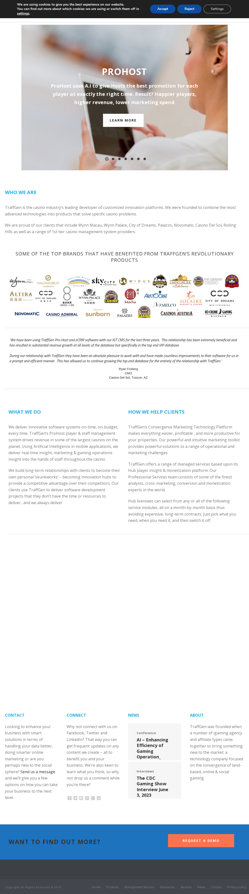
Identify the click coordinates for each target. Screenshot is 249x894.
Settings (217, 9)
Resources (167, 887)
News (201, 887)
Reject (189, 9)
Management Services (139, 887)
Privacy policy (236, 887)
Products (112, 887)
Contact (216, 887)
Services (186, 887)
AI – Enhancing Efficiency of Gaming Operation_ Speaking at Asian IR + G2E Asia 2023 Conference (152, 759)
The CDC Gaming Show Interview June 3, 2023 (152, 786)
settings (23, 13)
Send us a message (37, 771)
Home (96, 887)
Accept (162, 9)
